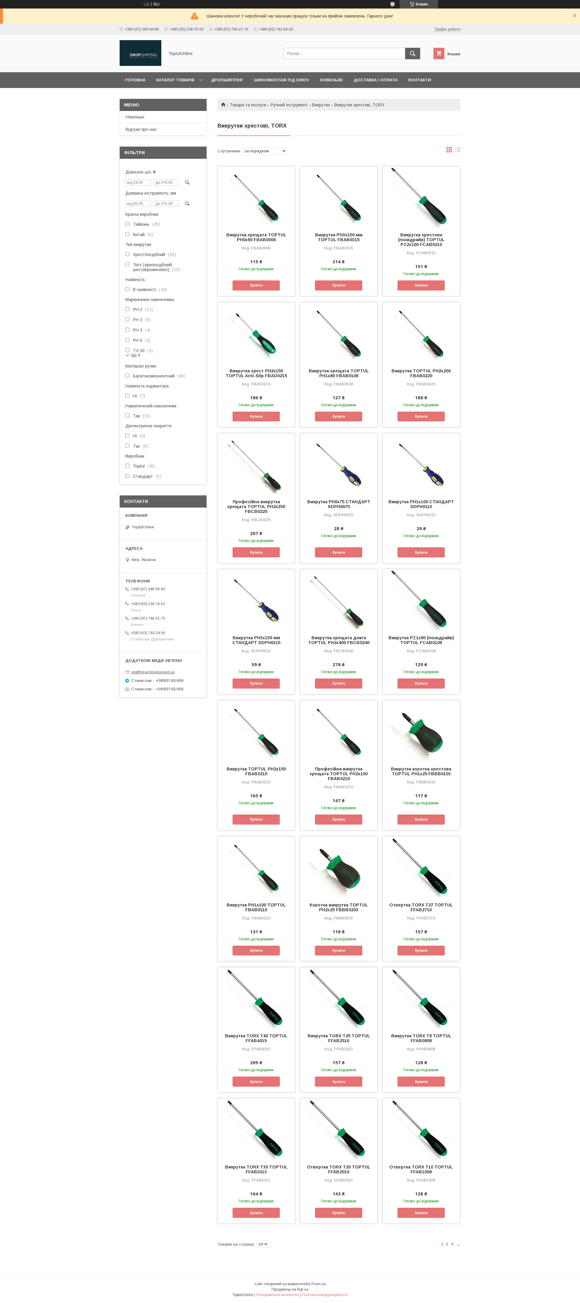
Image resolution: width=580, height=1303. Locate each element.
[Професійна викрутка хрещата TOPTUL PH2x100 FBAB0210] (338, 731)
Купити (256, 285)
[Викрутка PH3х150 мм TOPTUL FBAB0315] (338, 197)
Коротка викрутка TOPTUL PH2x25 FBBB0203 (339, 907)
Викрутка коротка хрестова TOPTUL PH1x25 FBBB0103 (421, 771)
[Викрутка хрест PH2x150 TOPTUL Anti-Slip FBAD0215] (256, 333)
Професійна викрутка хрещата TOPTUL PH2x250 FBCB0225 (256, 506)
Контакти (419, 80)
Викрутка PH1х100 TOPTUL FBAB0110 (256, 907)
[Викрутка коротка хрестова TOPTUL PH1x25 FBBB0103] (421, 731)
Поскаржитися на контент (277, 1295)
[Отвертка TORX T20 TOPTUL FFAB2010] (338, 1129)
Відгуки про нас (141, 129)
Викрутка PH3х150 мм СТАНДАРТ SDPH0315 (256, 640)
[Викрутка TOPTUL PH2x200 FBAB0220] (421, 333)
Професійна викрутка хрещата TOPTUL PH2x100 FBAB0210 (339, 774)
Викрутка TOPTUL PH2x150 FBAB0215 (256, 771)
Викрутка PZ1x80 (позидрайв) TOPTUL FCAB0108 (421, 640)
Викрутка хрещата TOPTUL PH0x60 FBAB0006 (256, 237)
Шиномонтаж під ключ (281, 80)
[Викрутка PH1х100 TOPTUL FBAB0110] (256, 867)
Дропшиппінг (227, 80)
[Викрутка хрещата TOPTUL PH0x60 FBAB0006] (256, 197)
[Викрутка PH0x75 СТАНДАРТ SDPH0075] (338, 463)
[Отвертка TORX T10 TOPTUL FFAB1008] (421, 1129)
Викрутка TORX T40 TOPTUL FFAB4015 (256, 1038)
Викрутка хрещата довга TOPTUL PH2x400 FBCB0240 (338, 640)
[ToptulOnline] (140, 64)
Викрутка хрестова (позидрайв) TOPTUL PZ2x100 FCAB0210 (421, 239)
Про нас (134, 95)
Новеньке (331, 80)
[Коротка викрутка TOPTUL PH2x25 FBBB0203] (338, 867)
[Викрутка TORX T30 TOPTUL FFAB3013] (256, 1129)
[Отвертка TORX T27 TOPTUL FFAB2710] (421, 867)
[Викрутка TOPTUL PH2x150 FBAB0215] (256, 731)
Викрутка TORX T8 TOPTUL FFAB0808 (421, 1038)
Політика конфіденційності (325, 1295)
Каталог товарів (175, 80)
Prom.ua (318, 1284)
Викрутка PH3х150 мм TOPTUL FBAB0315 (338, 237)
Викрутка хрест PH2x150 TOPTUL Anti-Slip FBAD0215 (256, 373)
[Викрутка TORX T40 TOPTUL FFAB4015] (256, 998)
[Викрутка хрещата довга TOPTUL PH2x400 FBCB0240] (338, 599)
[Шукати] (412, 53)
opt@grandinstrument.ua (153, 672)
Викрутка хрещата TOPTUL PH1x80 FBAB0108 (339, 373)
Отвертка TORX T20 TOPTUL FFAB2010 (338, 1169)
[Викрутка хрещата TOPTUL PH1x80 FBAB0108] (338, 333)
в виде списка (457, 151)
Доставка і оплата (376, 80)
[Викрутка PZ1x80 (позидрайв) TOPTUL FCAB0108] (421, 599)
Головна (135, 80)
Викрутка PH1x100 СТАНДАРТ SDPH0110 (421, 504)
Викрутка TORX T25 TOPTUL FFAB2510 (339, 1038)
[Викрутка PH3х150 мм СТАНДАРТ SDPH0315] (256, 599)
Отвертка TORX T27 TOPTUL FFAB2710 (421, 907)
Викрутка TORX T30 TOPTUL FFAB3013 (256, 1169)
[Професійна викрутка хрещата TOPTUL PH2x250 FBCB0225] (256, 463)
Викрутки (321, 104)
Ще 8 (135, 355)
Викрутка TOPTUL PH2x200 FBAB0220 (421, 373)
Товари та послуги (248, 104)
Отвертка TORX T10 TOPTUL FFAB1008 (421, 1169)
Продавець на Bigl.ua (290, 1289)
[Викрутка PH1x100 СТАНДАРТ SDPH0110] (421, 463)
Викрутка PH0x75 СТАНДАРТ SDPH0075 (338, 504)
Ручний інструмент (289, 104)
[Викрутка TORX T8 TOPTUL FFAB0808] (421, 998)
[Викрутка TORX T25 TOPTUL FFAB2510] (338, 998)
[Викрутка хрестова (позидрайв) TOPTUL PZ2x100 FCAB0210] (421, 197)
